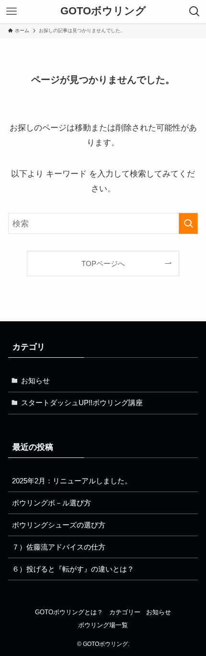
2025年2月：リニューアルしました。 (72, 481)
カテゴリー (124, 612)
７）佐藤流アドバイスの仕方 (58, 547)
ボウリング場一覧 (103, 625)
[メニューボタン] (11, 11)
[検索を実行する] (188, 223)
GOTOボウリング (103, 11)
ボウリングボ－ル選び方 (51, 503)
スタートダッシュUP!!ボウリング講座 (82, 402)
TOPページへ (103, 263)
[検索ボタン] (194, 11)
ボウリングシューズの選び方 (58, 525)
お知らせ (35, 380)
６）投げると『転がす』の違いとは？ (73, 569)
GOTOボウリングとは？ (69, 612)
